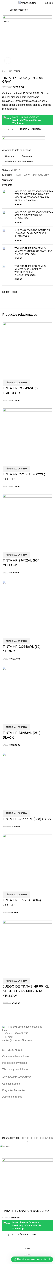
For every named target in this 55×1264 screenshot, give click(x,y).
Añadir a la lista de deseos (14, 1242)
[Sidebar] (4, 1154)
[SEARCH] (43, 9)
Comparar (6, 1242)
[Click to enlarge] (8, 60)
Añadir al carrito (28, 1235)
